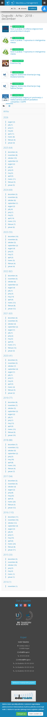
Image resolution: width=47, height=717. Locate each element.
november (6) (12, 197)
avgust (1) (11, 330)
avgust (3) (11, 206)
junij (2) (10, 336)
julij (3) (10, 167)
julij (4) (10, 209)
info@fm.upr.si (24, 652)
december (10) (13, 236)
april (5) (10, 176)
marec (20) (12, 502)
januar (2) (11, 393)
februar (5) (11, 182)
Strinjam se (21, 714)
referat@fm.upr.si (24, 660)
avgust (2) (11, 122)
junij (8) (10, 493)
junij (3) (10, 170)
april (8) (10, 462)
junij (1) (10, 128)
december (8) (12, 402)
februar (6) (11, 432)
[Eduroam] (23, 696)
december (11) (13, 517)
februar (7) (11, 224)
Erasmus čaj (15, 63)
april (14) (11, 218)
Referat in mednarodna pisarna (24, 683)
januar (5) (11, 185)
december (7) (12, 444)
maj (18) (11, 459)
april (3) (10, 257)
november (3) (12, 363)
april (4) (10, 499)
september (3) (13, 161)
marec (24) (12, 544)
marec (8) (11, 137)
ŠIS (14, 8)
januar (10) (12, 435)
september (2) (13, 245)
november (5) (12, 279)
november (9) (12, 321)
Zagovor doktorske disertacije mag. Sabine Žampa (25, 87)
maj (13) (11, 423)
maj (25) (11, 496)
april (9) (10, 300)
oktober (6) (12, 200)
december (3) (12, 194)
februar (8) (11, 306)
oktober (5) (12, 242)
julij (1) (10, 125)
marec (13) (12, 221)
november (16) (13, 520)
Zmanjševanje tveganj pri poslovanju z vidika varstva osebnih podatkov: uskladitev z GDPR (26, 99)
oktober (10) (12, 158)
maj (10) (11, 538)
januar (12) (12, 309)
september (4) (13, 369)
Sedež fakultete (23, 642)
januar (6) (11, 227)
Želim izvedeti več (35, 714)
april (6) (10, 541)
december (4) (12, 152)
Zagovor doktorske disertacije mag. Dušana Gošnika (25, 75)
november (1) (12, 586)
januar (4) (11, 143)
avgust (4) (11, 248)
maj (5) (10, 173)
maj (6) (10, 131)
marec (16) (12, 465)
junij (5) (10, 251)
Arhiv (6, 111)
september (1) (13, 203)
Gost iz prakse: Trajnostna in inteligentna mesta (27, 41)
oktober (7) (12, 366)
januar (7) (11, 471)
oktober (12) (12, 523)
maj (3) (10, 381)
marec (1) (11, 574)
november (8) (12, 155)
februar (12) (12, 348)
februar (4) (11, 140)
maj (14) (11, 297)
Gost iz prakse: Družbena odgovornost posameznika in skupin (26, 30)
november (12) (13, 447)
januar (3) (11, 351)
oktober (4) (12, 324)
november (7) (12, 405)
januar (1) (11, 577)
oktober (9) (12, 450)
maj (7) (10, 254)
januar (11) (12, 550)
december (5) (12, 360)
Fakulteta (27, 3)
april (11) (11, 134)
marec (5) (11, 260)
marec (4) (11, 387)
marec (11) (12, 179)
